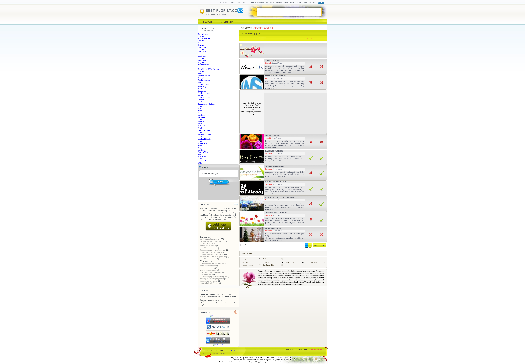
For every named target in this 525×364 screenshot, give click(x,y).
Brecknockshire (312, 262)
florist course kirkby (207, 268)
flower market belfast (207, 243)
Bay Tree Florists (274, 151)
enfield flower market (208, 246)
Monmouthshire (247, 265)
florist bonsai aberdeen (208, 266)
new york (268, 78)
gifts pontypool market (208, 270)
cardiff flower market (207, 248)
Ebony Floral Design (275, 182)
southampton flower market (210, 239)
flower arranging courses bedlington (213, 276)
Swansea (268, 153)
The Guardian (272, 60)
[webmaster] (302, 349)
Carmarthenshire (291, 262)
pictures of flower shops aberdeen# (213, 263)
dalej (319, 246)
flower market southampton (210, 252)
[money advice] (218, 344)
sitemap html (232, 350)
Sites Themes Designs (275, 76)
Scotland (201, 101)
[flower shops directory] (289, 349)
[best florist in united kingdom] (207, 22)
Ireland (265, 259)
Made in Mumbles (273, 228)
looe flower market (207, 274)
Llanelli (268, 63)
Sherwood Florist (274, 166)
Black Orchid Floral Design (279, 197)
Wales (202, 157)
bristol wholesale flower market (211, 254)
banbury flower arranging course (212, 279)
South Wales (263, 28)
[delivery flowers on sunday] (218, 316)
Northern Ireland (204, 74)
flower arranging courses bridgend (212, 250)
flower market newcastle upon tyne (213, 257)
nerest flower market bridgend (211, 272)
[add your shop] (226, 22)
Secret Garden (272, 136)
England (203, 35)
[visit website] (218, 323)
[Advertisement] (289, 12)
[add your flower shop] (316, 349)
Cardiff (268, 138)
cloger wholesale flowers (209, 283)
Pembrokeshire (268, 265)
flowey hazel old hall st (208, 281)
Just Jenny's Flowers (276, 213)
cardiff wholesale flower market (211, 241)
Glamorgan (267, 262)
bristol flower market (207, 259)
